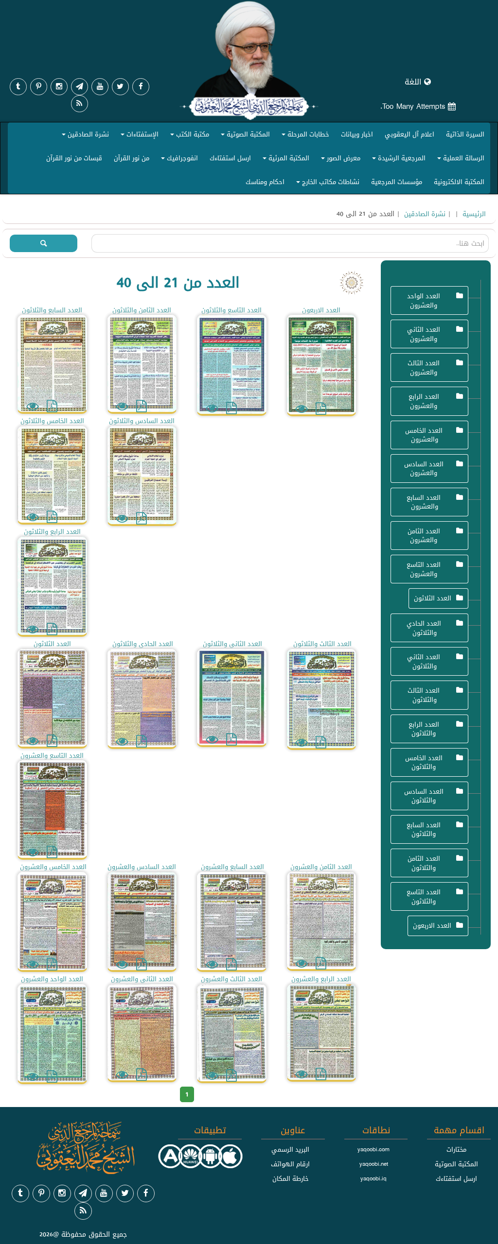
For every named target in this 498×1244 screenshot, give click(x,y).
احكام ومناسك (265, 181)
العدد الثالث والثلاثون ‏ (424, 694)
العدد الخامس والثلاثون (424, 762)
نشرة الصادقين (84, 136)
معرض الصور (339, 160)
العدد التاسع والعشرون (424, 569)
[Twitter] (120, 86)
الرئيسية (474, 214)
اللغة (414, 82)
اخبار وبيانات (357, 134)
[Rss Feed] (79, 103)
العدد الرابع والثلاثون (424, 728)
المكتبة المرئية (284, 160)
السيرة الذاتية (465, 134)
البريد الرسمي (290, 1149)
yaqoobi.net (373, 1164)
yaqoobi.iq (373, 1178)
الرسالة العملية (459, 160)
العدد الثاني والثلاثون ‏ (423, 661)
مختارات (456, 1149)
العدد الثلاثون (432, 598)
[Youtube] (99, 86)
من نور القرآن (131, 158)
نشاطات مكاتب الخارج (326, 184)
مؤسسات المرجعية (396, 181)
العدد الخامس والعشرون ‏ (424, 435)
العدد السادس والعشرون (424, 468)
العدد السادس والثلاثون (424, 795)
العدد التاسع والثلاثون (424, 896)
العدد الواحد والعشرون (423, 300)
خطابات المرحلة (304, 136)
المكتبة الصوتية (244, 136)
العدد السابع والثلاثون (424, 829)
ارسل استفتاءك (230, 158)
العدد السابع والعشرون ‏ (424, 502)
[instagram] (59, 86)
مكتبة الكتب (188, 136)
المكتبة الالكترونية (459, 181)
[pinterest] (38, 86)
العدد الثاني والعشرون (423, 334)
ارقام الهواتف (290, 1164)
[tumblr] (18, 86)
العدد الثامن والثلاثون (424, 862)
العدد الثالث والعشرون (424, 367)
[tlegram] (79, 86)
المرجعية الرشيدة (397, 160)
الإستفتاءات (138, 136)
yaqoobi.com (373, 1149)
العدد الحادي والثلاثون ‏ (424, 627)
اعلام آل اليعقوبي (409, 134)
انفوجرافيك (178, 160)
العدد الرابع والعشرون (424, 401)
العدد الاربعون (432, 925)
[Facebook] (140, 86)
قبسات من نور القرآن (74, 158)
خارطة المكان (290, 1178)
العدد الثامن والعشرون (424, 535)
